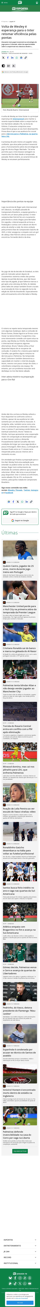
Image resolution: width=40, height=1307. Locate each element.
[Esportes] (20, 8)
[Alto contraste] (3, 66)
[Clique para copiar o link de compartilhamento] (25, 57)
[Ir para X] (20, 1284)
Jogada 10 (12, 21)
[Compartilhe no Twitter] (3, 57)
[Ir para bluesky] (10, 1278)
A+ (8, 65)
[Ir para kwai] (25, 1278)
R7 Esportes (4, 21)
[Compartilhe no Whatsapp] (17, 57)
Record (7, 1257)
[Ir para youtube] (30, 1284)
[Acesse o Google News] (21, 57)
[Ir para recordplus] (10, 1284)
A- (14, 65)
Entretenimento (12, 1245)
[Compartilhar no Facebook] (8, 57)
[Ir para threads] (30, 1278)
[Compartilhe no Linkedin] (12, 57)
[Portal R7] (20, 2)
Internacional (18, 119)
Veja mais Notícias (20, 1151)
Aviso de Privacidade (21, 1298)
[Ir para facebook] (15, 1278)
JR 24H (6, 1251)
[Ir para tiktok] (15, 1284)
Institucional (11, 1263)
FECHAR (20, 1303)
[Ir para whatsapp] (25, 1284)
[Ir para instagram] (20, 1278)
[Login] (37, 2)
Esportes (8, 1240)
